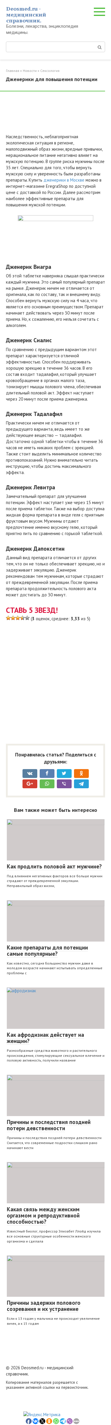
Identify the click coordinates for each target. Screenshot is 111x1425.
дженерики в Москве (64, 180)
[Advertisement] (53, 115)
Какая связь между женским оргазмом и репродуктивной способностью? (43, 1215)
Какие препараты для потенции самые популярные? (47, 950)
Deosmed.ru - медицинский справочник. (26, 14)
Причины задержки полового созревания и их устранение (44, 1305)
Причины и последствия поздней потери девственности (49, 1125)
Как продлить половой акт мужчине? (54, 866)
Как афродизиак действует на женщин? (45, 1037)
